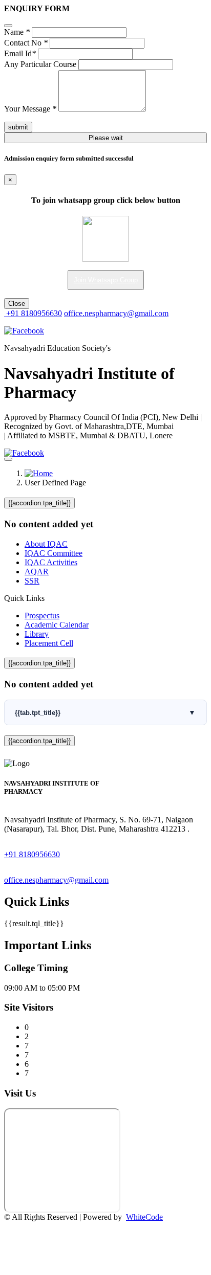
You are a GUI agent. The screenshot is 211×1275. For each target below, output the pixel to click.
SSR (32, 580)
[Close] (8, 25)
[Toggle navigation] (8, 459)
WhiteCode (144, 1217)
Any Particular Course (40, 64)
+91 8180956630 (33, 313)
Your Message (30, 108)
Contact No (26, 42)
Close (16, 303)
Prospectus (42, 615)
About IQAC (46, 544)
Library (37, 634)
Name (17, 32)
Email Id (20, 53)
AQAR (37, 571)
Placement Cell (49, 643)
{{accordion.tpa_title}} (39, 503)
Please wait (106, 138)
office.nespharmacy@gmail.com (116, 313)
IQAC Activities (51, 562)
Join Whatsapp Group (106, 280)
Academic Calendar (57, 624)
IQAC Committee (53, 553)
